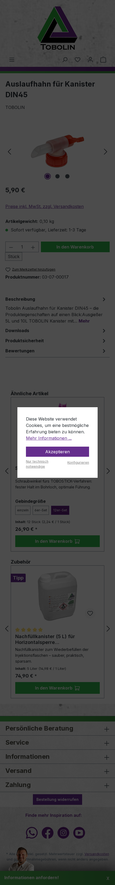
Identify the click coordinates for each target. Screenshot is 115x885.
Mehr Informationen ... (49, 438)
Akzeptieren (57, 451)
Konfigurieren (78, 462)
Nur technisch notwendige (37, 463)
